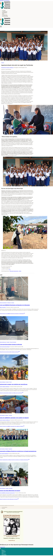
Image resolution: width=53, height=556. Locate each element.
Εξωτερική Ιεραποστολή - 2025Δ (15, 271)
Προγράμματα (4, 12)
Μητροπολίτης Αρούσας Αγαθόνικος (7, 67)
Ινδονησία (9, 302)
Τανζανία (10, 415)
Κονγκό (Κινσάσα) (13, 342)
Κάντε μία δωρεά (4, 554)
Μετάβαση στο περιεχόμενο (4, 0)
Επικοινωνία (3, 508)
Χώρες (3, 13)
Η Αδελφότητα (4, 11)
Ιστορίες (2, 62)
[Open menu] (1, 27)
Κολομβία (10, 488)
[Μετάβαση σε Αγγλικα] (4, 10)
